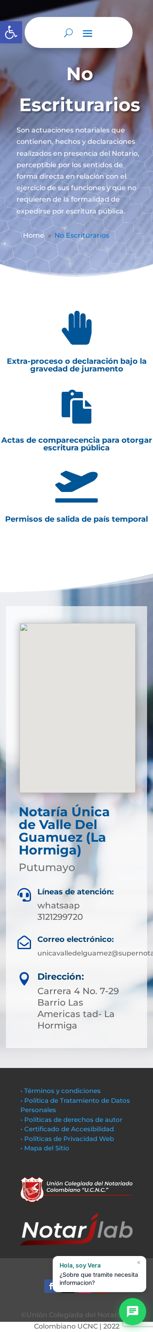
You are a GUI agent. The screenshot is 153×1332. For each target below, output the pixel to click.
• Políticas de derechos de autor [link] (71, 1120)
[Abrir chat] (132, 1311)
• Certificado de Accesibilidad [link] (67, 1129)
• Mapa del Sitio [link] (45, 1148)
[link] (11, 32)
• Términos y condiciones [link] (60, 1091)
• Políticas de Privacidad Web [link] (67, 1139)
